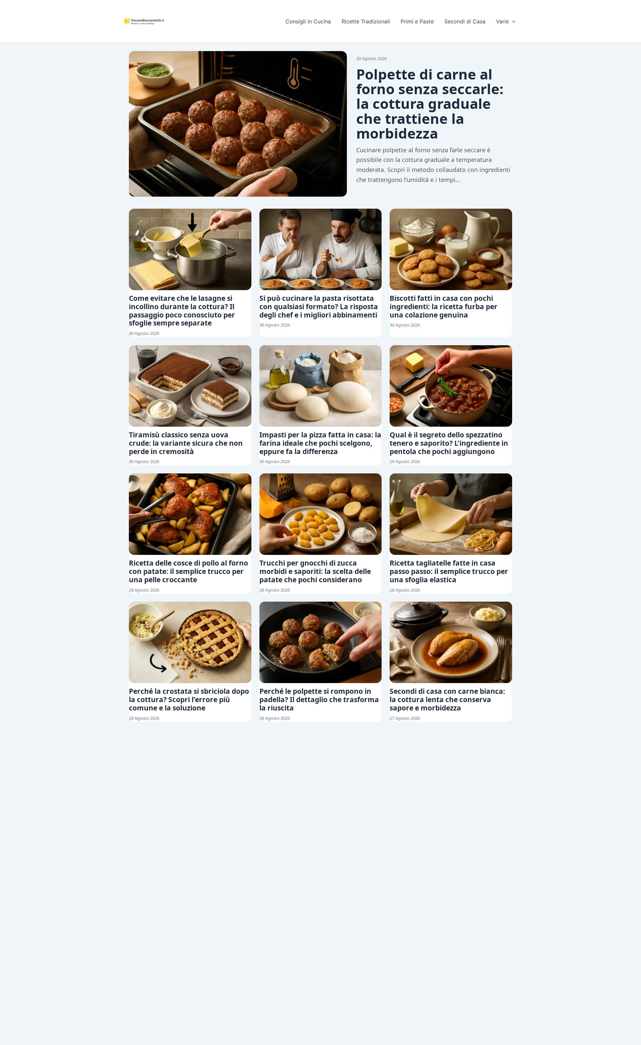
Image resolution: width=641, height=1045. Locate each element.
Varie (502, 21)
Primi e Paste (417, 21)
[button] (512, 21)
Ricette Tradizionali (366, 21)
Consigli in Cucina (308, 21)
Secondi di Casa (464, 21)
